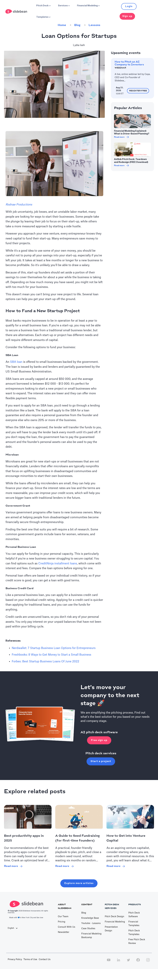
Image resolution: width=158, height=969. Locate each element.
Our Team (63, 916)
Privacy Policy (15, 959)
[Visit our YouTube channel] (108, 962)
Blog (77, 25)
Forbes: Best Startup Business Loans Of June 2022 (45, 661)
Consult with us (66, 927)
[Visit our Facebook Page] (138, 962)
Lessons (94, 25)
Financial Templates (133, 924)
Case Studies (88, 928)
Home (62, 25)
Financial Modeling (115, 922)
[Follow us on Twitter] (128, 962)
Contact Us (44, 959)
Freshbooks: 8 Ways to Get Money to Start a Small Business (51, 654)
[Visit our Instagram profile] (148, 962)
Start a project (101, 761)
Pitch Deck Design (114, 916)
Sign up (127, 16)
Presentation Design (111, 929)
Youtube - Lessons (91, 923)
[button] (43, 5)
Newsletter (63, 932)
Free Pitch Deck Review (136, 941)
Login (129, 6)
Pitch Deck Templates (134, 932)
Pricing (61, 922)
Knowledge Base (90, 918)
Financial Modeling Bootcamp (91, 936)
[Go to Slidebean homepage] (16, 11)
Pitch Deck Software (134, 915)
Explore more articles (79, 883)
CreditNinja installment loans (57, 563)
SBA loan (16, 361)
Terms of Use (30, 959)
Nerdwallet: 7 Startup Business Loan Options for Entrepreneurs (54, 648)
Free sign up (99, 740)
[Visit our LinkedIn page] (118, 962)
